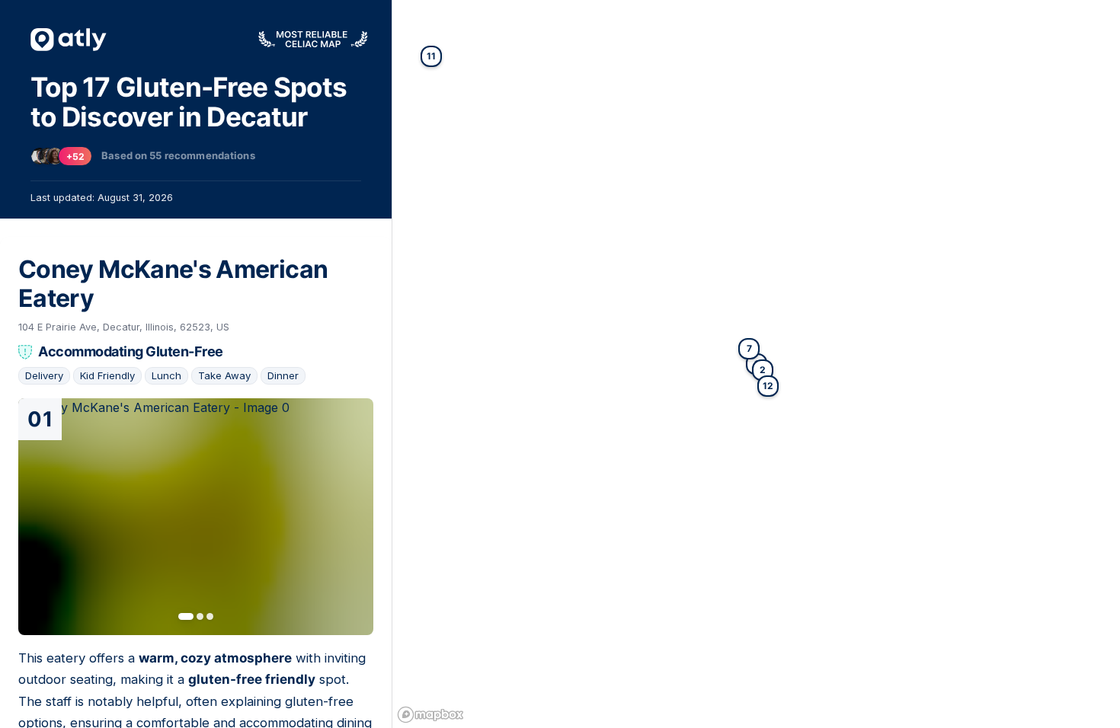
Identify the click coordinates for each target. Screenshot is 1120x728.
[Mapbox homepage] (430, 714)
